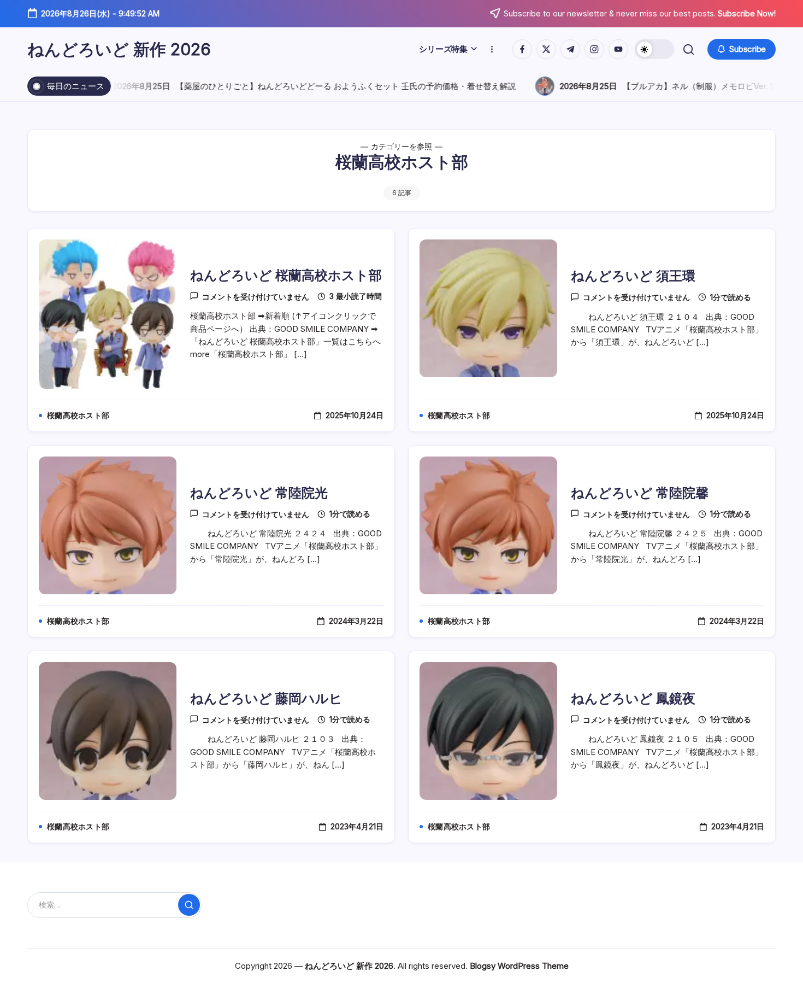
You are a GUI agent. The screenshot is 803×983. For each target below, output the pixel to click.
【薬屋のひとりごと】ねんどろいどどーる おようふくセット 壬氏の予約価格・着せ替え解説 (306, 86)
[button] (654, 49)
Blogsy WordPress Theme (519, 966)
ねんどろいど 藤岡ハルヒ (266, 698)
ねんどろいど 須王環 (633, 276)
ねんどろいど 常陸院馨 (639, 493)
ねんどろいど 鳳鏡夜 (633, 698)
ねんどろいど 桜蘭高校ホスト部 (286, 275)
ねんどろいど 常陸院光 (259, 493)
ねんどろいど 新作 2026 (119, 49)
